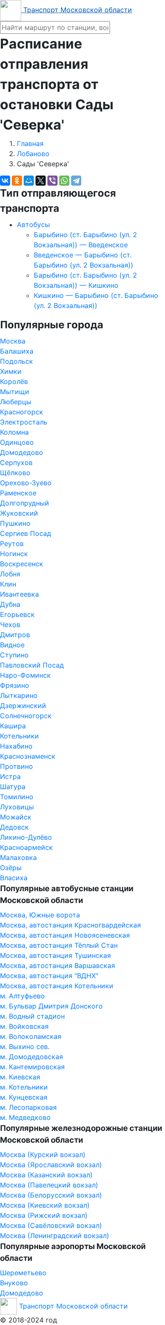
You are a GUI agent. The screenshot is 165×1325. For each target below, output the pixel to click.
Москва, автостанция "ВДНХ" (49, 975)
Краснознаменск (27, 756)
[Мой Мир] (29, 181)
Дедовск (14, 827)
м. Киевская (20, 1077)
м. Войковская (24, 1026)
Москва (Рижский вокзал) (44, 1215)
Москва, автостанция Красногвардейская (70, 925)
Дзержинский (23, 705)
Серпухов (16, 462)
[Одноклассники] (17, 181)
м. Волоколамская (30, 1036)
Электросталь (23, 422)
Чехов (10, 624)
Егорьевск (17, 614)
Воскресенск (21, 564)
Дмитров (15, 634)
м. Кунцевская (23, 1097)
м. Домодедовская (31, 1056)
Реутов (12, 543)
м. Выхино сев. (25, 1046)
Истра (10, 776)
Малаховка (18, 857)
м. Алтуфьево (22, 996)
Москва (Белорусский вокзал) (51, 1195)
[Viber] (52, 181)
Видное (12, 645)
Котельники (19, 736)
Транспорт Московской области (76, 9)
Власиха (14, 877)
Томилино (16, 796)
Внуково (14, 1283)
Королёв (14, 381)
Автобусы (33, 224)
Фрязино (14, 685)
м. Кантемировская (32, 1067)
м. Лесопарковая (28, 1107)
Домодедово (21, 452)
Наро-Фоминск (25, 675)
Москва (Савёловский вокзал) (51, 1225)
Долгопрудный (24, 503)
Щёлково (15, 472)
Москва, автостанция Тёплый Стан (59, 945)
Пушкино (15, 523)
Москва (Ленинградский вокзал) (54, 1235)
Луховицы (17, 807)
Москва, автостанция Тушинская (55, 955)
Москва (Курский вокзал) (42, 1154)
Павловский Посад (32, 665)
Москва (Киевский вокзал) (45, 1205)
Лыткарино (19, 695)
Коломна (14, 432)
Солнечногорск (26, 715)
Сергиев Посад (25, 533)
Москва (12, 341)
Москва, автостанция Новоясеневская (65, 935)
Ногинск (14, 553)
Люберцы (15, 402)
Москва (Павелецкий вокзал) (49, 1185)
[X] (41, 181)
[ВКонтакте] (5, 181)
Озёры (11, 867)
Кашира (13, 726)
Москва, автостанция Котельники (56, 986)
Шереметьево (23, 1272)
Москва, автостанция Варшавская (57, 965)
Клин (8, 584)
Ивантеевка (19, 594)
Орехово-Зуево (26, 483)
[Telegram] (76, 181)
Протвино (16, 766)
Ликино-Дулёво (26, 837)
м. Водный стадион (32, 1016)
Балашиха (16, 351)
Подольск (16, 361)
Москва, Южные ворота (40, 915)
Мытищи (14, 391)
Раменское (18, 493)
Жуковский (19, 513)
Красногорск (21, 412)
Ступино (14, 655)
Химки (11, 371)
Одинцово (17, 442)
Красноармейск (26, 847)
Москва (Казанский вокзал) (46, 1175)
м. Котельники (24, 1087)
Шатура (12, 786)
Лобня (10, 574)
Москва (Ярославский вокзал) (51, 1164)
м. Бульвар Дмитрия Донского (51, 1006)
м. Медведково (25, 1117)
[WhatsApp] (64, 181)
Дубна (10, 604)
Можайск (15, 817)
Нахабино (16, 746)
